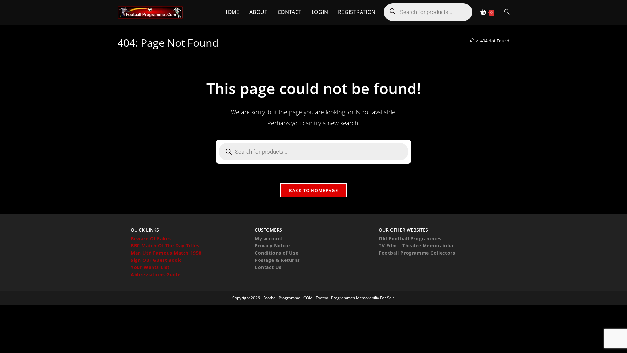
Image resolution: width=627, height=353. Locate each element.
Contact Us (268, 267)
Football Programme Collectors (417, 253)
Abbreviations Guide (155, 274)
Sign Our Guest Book (156, 260)
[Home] (472, 40)
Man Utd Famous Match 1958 (166, 253)
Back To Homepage (313, 190)
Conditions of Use (276, 253)
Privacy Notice (272, 246)
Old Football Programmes (410, 238)
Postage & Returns (277, 260)
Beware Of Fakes (151, 238)
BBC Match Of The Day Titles (165, 246)
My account (269, 238)
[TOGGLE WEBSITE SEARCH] (506, 12)
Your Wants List (150, 267)
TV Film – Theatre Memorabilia (416, 246)
